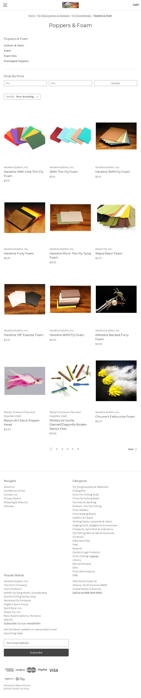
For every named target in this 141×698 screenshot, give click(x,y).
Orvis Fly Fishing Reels (86, 498)
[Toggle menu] (5, 5)
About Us (9, 486)
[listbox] (28, 96)
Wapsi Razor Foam (108, 253)
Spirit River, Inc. (13, 608)
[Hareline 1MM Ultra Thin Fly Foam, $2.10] (24, 136)
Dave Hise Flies (81, 540)
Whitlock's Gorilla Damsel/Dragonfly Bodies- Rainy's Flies (68, 424)
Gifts (75, 567)
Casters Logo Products (86, 552)
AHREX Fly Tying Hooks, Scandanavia (25, 592)
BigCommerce (23, 685)
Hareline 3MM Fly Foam (112, 171)
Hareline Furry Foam (19, 253)
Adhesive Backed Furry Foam (112, 337)
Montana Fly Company (17, 600)
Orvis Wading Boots (84, 513)
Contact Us (10, 494)
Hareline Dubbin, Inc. (16, 581)
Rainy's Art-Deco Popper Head (22, 422)
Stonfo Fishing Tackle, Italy (20, 596)
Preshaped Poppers (16, 61)
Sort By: (10, 96)
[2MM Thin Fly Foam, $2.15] (70, 136)
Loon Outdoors (13, 588)
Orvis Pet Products (84, 571)
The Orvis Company (15, 585)
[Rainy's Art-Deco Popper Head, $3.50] (24, 381)
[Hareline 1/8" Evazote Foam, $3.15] (24, 299)
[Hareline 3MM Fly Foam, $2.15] (116, 136)
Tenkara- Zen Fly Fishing (87, 506)
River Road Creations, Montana (22, 615)
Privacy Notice (12, 498)
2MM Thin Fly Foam (64, 171)
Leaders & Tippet (83, 517)
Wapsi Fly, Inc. (12, 612)
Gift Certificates (82, 563)
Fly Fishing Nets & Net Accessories (93, 533)
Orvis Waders (80, 510)
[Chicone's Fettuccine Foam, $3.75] (116, 381)
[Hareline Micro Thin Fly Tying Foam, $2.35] (70, 218)
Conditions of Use (14, 490)
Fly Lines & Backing (84, 502)
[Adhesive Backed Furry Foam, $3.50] (116, 299)
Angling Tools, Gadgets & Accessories (95, 525)
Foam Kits (10, 56)
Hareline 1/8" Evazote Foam (24, 335)
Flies (75, 544)
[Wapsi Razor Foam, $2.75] (116, 218)
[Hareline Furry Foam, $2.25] (24, 218)
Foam (7, 50)
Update (115, 83)
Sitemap (9, 506)
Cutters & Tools (14, 45)
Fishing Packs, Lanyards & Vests (92, 521)
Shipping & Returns (16, 502)
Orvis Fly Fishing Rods (86, 494)
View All (8, 619)
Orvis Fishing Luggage (86, 556)
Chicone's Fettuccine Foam (115, 416)
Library (77, 560)
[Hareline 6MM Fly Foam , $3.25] (70, 299)
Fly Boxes (78, 536)
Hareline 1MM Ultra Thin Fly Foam (23, 174)
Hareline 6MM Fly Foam (67, 335)
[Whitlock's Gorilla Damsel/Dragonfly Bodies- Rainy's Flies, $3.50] (70, 381)
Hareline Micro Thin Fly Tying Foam (70, 255)
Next (131, 449)
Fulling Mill (79, 490)
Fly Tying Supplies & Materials (90, 486)
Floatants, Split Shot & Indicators (93, 529)
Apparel (77, 548)
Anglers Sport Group (16, 604)
